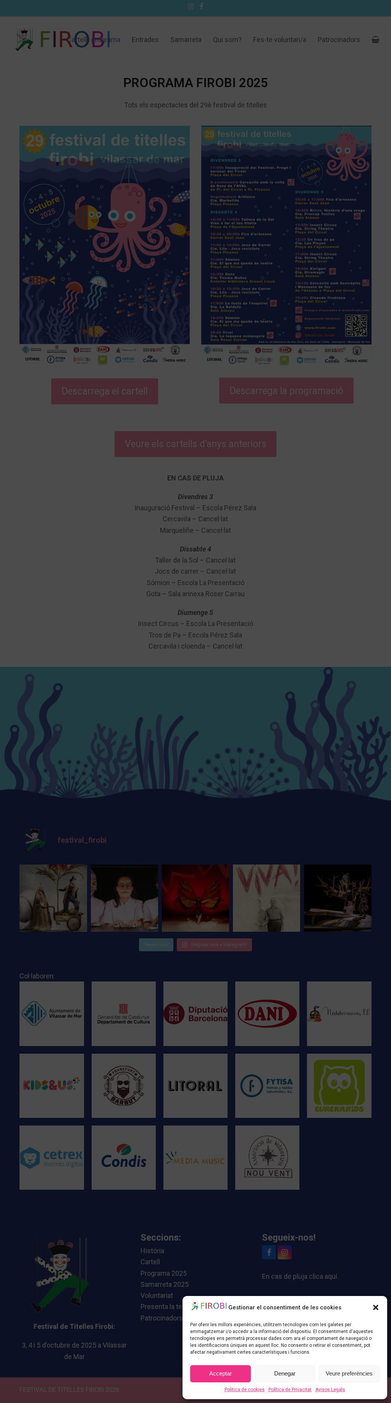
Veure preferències (349, 1373)
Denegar (285, 1373)
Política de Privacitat (290, 1389)
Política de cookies (245, 1389)
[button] (376, 1307)
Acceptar (220, 1373)
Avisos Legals (330, 1389)
